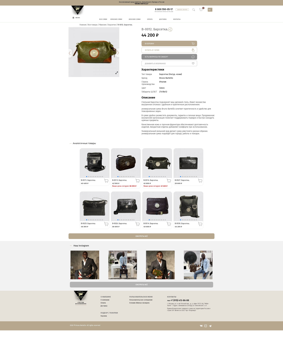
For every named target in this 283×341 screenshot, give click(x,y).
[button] (169, 63)
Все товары (93, 25)
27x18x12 (163, 92)
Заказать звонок (182, 9)
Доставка (104, 306)
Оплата (103, 303)
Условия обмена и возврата (139, 303)
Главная (82, 25)
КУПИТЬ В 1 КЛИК (152, 50)
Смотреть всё (141, 236)
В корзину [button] (106, 181)
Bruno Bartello (166, 78)
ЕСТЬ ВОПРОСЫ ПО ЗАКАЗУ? (156, 57)
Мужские (102, 25)
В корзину (149, 44)
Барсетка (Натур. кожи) (170, 74)
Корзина (104, 316)
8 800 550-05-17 (164, 9)
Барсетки (112, 25)
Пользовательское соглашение (140, 300)
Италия (162, 82)
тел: (178, 300)
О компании (105, 300)
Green (162, 88)
